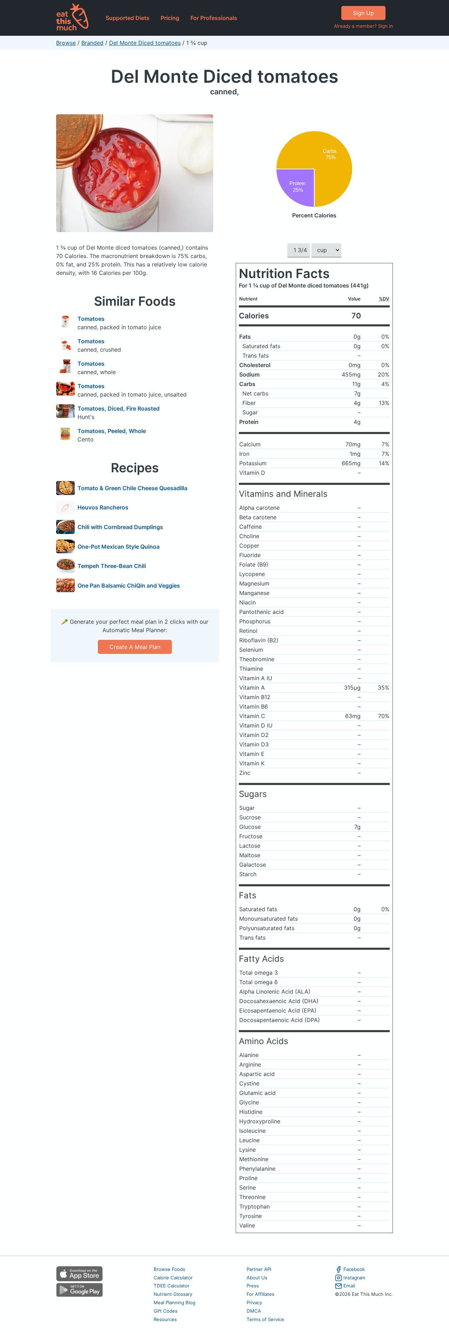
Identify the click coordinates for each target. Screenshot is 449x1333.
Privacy (254, 1302)
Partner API (259, 1269)
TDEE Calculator (171, 1285)
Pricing (170, 17)
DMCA (254, 1311)
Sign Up (363, 12)
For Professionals (213, 17)
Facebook (354, 1269)
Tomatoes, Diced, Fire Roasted (119, 408)
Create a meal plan (134, 646)
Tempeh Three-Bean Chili (112, 565)
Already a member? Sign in (363, 26)
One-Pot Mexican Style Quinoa (119, 546)
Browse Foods (169, 1269)
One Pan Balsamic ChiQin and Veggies (129, 585)
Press (253, 1285)
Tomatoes (91, 318)
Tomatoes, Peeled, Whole (112, 430)
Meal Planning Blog (174, 1302)
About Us (257, 1277)
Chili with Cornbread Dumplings (120, 526)
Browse (66, 42)
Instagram (354, 1277)
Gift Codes (165, 1311)
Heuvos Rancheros (103, 507)
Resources (165, 1319)
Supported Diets (127, 17)
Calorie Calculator (173, 1277)
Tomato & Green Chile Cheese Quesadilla (132, 488)
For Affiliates (260, 1294)
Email (349, 1285)
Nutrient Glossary (173, 1294)
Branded (92, 42)
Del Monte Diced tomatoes (145, 42)
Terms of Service (265, 1319)
